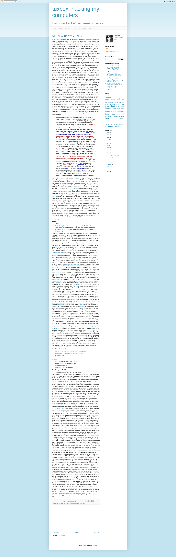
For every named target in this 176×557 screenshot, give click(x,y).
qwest (111, 113)
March (110, 164)
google (107, 106)
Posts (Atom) (62, 535)
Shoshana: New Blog (112, 88)
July (109, 160)
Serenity (65, 461)
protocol (107, 113)
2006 (108, 169)
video (110, 122)
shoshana (75, 28)
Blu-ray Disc (76, 41)
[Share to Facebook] (92, 501)
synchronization (109, 120)
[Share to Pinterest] (93, 501)
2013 (108, 139)
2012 (108, 141)
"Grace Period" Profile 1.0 (59, 252)
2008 (108, 150)
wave (111, 124)
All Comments (111, 51)
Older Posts (96, 532)
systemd (116, 119)
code (122, 99)
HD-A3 (77, 269)
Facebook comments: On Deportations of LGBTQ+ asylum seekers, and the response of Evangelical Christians (115, 75)
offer (58, 272)
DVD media (83, 343)
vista (107, 124)
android (107, 95)
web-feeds (115, 124)
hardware (66, 503)
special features (92, 457)
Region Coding (59, 226)
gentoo (122, 104)
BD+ (56, 229)
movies (73, 503)
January (110, 166)
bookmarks (113, 99)
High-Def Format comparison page (66, 103)
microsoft (111, 110)
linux (70, 503)
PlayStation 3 (55, 262)
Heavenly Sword (79, 284)
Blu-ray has (89, 405)
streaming (122, 118)
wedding (83, 28)
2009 (108, 148)
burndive (53, 28)
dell (120, 101)
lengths (81, 306)
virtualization (121, 122)
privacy (122, 111)
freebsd (117, 104)
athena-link (115, 98)
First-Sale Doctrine (89, 226)
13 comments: (80, 501)
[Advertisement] (76, 518)
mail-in (55, 272)
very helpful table (76, 101)
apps (90, 28)
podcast (67, 28)
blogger (107, 99)
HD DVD (84, 41)
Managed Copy (65, 212)
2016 (108, 135)
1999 (75, 188)
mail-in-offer (72, 276)
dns (123, 101)
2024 (108, 133)
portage (118, 111)
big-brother (121, 98)
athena (108, 98)
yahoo (119, 126)
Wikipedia (57, 348)
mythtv (119, 110)
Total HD (68, 386)
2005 (108, 171)
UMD (81, 304)
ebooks (116, 102)
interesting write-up (79, 113)
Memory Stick (70, 299)
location (118, 108)
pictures (114, 111)
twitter (122, 120)
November (111, 154)
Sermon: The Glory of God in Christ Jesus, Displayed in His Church (114, 85)
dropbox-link (110, 102)
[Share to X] (90, 501)
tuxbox (60, 28)
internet (108, 108)
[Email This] (86, 501)
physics (110, 111)
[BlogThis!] (88, 501)
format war (55, 328)
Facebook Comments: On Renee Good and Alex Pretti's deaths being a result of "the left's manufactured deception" (115, 68)
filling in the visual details (91, 435)
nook (123, 110)
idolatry (122, 106)
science (107, 114)
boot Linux (86, 289)
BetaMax (54, 306)
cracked (87, 237)
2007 (108, 152)
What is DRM (88, 183)
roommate (116, 113)
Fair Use (54, 196)
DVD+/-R (93, 326)
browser (118, 99)
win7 (122, 124)
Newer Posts (56, 532)
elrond (120, 102)
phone (107, 111)
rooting (122, 113)
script (113, 114)
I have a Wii (58, 282)
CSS (63, 200)
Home (76, 532)
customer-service (115, 101)
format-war (61, 503)
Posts (109, 49)
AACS (62, 193)
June (109, 162)
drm (57, 503)
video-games (83, 503)
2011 (108, 143)
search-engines (120, 114)
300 (53, 271)
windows (111, 126)
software (108, 118)
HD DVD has (60, 408)
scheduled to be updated (72, 264)
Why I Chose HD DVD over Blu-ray (67, 36)
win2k (119, 124)
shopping (77, 503)
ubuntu (106, 122)
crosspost (107, 101)
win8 (106, 126)
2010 (108, 145)
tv (119, 119)
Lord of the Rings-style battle (91, 449)
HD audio (77, 178)
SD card (62, 301)
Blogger (95, 545)
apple (118, 95)
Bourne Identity (93, 269)
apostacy (113, 95)
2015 (108, 137)
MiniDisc (60, 304)
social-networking (119, 116)
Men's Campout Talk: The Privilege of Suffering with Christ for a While (115, 80)
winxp (116, 126)
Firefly (71, 467)
